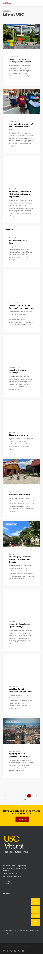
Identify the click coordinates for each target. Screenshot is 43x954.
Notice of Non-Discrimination (17, 930)
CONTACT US (35, 901)
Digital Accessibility (29, 930)
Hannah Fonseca (11, 461)
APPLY (36, 916)
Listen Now (22, 819)
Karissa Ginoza (10, 272)
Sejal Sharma (10, 265)
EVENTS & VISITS (35, 909)
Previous (8, 796)
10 (37, 796)
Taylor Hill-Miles (11, 26)
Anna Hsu (9, 402)
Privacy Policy (6, 930)
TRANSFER (35, 922)
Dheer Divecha (10, 720)
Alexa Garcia (10, 591)
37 (20, 799)
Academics (9, 229)
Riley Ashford (10, 91)
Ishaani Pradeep (11, 656)
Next (25, 799)
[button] (39, 3)
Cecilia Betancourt (11, 158)
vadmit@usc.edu (9, 884)
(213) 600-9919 (9, 881)
